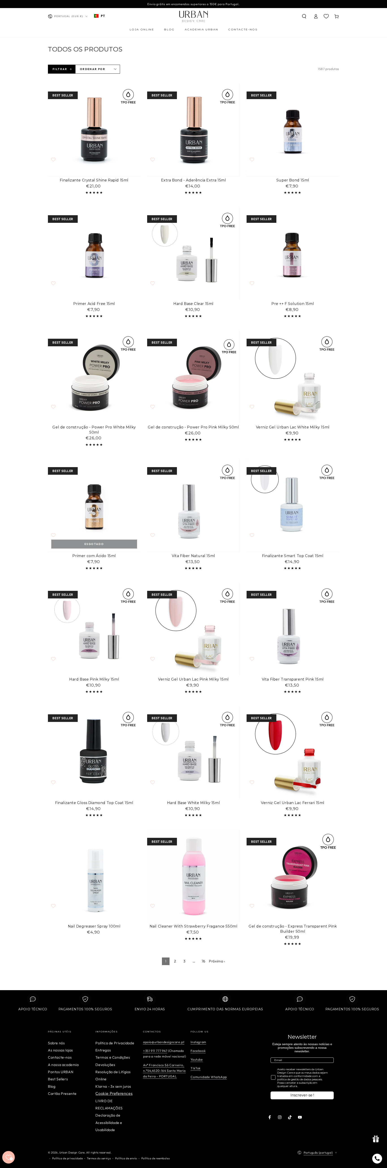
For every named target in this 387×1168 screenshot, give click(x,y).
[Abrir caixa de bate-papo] (377, 1158)
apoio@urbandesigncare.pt (163, 1042)
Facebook (198, 1051)
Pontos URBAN (60, 1072)
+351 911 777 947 (155, 1051)
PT (103, 16)
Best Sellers (58, 1079)
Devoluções (105, 1064)
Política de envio (126, 1158)
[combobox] (99, 15)
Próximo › (217, 961)
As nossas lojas (60, 1050)
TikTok (196, 1068)
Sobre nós (56, 1043)
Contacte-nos (60, 1057)
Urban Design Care (72, 1152)
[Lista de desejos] (326, 16)
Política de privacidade (67, 1158)
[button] (304, 16)
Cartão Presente (62, 1093)
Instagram (198, 1042)
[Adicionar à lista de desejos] (53, 159)
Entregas (103, 1050)
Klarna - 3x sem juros (113, 1086)
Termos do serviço (99, 1158)
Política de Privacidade (114, 1043)
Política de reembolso (155, 1158)
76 (203, 961)
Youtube (197, 1059)
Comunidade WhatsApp (209, 1077)
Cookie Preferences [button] (114, 1093)
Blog (51, 1086)
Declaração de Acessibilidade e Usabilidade (108, 1122)
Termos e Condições (112, 1057)
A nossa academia (63, 1064)
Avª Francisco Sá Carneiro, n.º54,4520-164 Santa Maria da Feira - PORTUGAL (164, 1070)
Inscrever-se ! (302, 1095)
